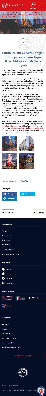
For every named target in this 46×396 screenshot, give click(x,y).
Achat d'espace (9, 181)
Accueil (14, 13)
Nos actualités (24, 13)
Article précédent (8, 213)
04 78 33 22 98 (9, 245)
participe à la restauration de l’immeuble (23, 124)
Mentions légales (18, 390)
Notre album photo (8, 343)
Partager (8, 194)
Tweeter (29, 194)
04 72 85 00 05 (10, 249)
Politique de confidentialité (34, 390)
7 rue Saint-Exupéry (35, 99)
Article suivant (38, 213)
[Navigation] (42, 5)
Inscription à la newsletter (23, 356)
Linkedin (9, 269)
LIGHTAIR (13, 5)
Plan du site (7, 390)
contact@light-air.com (13, 254)
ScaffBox (25, 181)
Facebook (10, 274)
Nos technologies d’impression (11, 347)
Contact (33, 8)
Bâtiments (5, 324)
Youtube (9, 278)
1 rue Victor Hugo (15, 99)
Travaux (4, 329)
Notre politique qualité (9, 338)
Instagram (10, 283)
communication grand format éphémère (26, 128)
